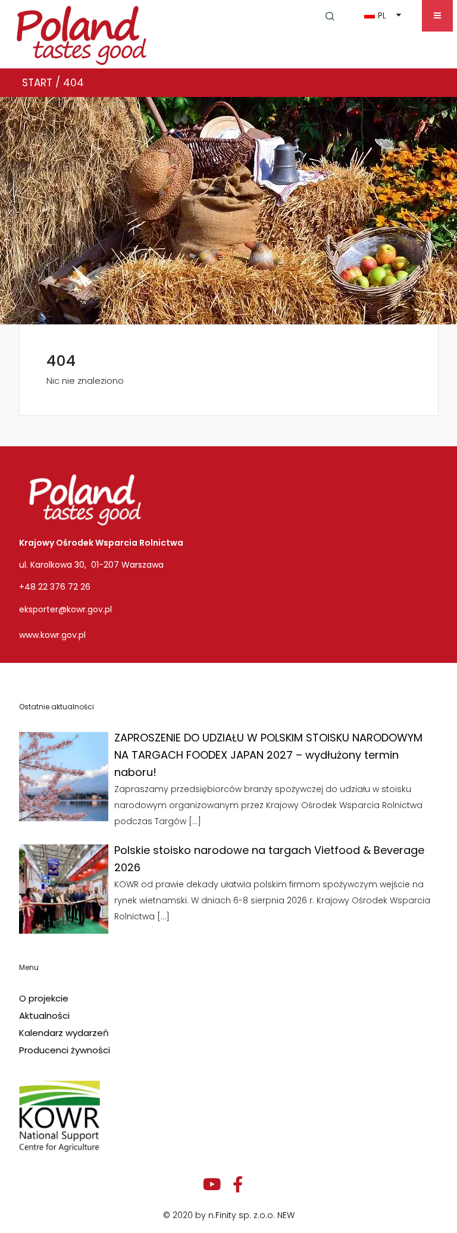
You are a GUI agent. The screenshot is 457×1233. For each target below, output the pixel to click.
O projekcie (43, 998)
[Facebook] (238, 1184)
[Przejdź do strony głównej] (82, 33)
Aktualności (44, 1015)
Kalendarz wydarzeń (64, 1033)
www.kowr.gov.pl (52, 635)
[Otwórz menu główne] (437, 16)
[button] (329, 15)
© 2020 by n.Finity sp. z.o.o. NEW (229, 1215)
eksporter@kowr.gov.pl (65, 609)
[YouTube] (212, 1184)
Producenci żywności (64, 1050)
